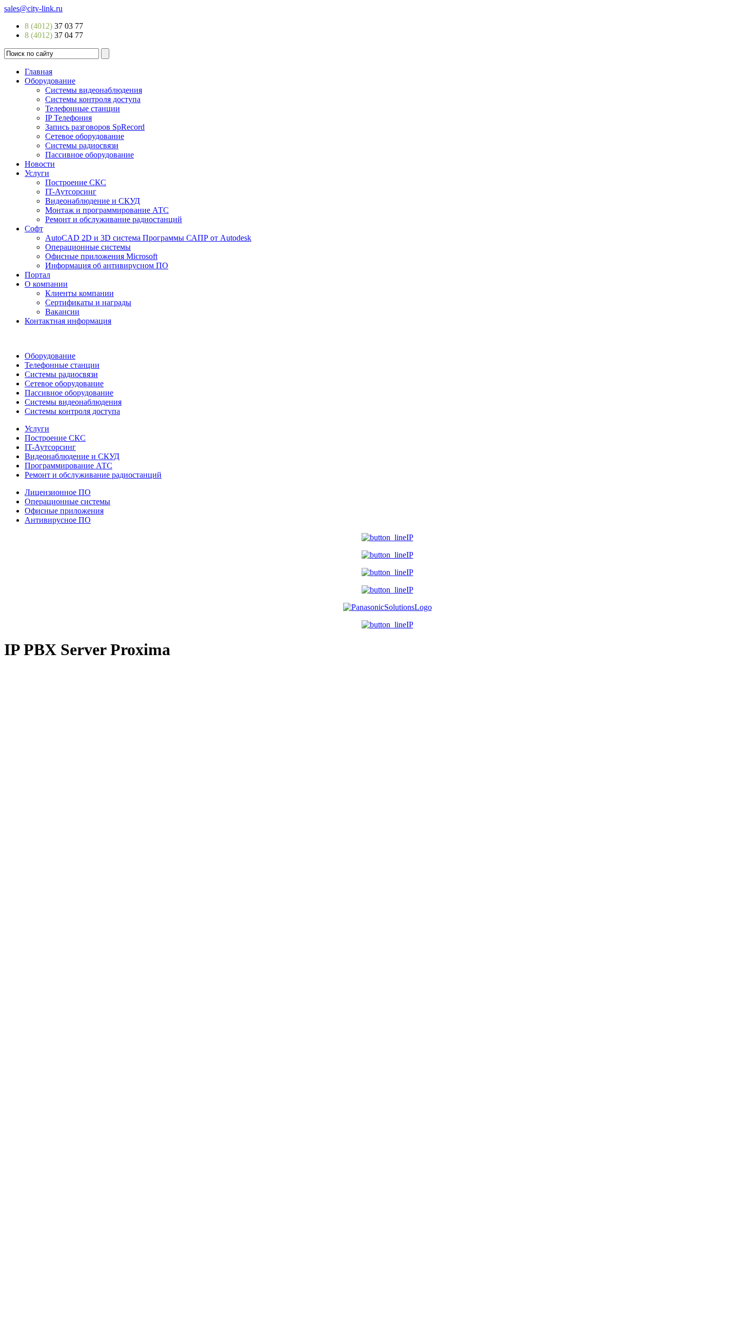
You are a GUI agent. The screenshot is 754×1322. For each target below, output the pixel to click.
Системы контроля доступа (93, 99)
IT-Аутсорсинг (70, 191)
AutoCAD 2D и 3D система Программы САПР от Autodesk (148, 237)
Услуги (37, 173)
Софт (34, 228)
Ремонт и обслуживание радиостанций (113, 219)
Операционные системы (88, 247)
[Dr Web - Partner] (387, 589)
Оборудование (50, 80)
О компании (46, 284)
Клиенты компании (79, 293)
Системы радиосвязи (81, 145)
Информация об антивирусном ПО (106, 265)
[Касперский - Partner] (387, 624)
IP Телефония (68, 117)
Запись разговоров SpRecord (95, 127)
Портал (37, 274)
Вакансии (62, 311)
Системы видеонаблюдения (93, 90)
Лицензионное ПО (58, 492)
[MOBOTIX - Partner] (387, 572)
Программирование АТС (68, 465)
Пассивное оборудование (89, 154)
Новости (40, 164)
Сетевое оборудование (84, 136)
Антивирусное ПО (58, 520)
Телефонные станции (82, 108)
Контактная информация (68, 321)
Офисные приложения (64, 510)
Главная (38, 71)
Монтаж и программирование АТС (107, 210)
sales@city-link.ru (33, 8)
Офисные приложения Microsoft (101, 256)
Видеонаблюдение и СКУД (92, 200)
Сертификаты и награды (88, 302)
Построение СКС (75, 182)
